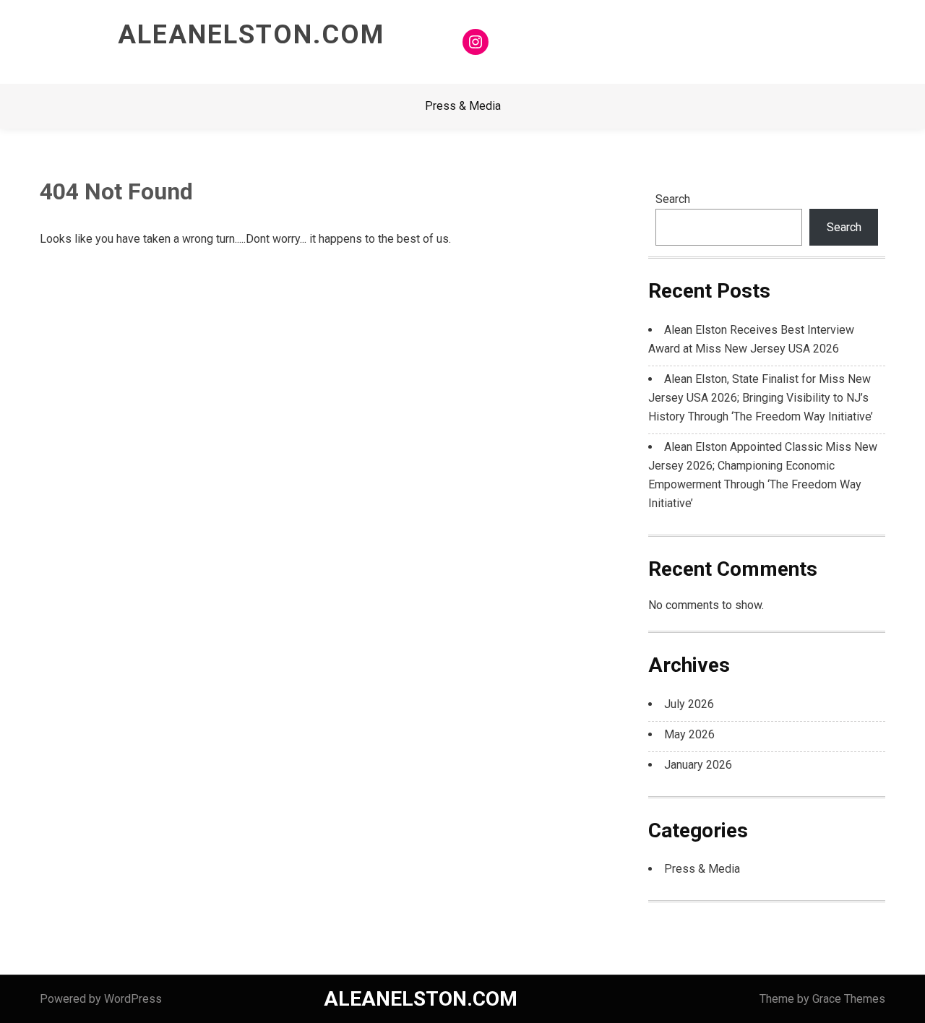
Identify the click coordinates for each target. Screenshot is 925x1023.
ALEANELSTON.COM (251, 35)
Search (672, 199)
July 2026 (689, 704)
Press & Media (463, 106)
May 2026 (689, 734)
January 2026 (698, 765)
